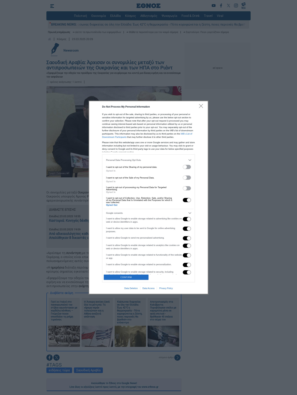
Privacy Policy (166, 288)
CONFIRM (126, 277)
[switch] (187, 167)
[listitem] (148, 160)
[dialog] (148, 197)
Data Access (148, 288)
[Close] (202, 107)
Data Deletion (131, 288)
